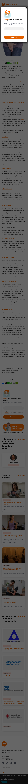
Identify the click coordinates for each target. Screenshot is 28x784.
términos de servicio (10, 32)
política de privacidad (14, 31)
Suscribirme (14, 37)
